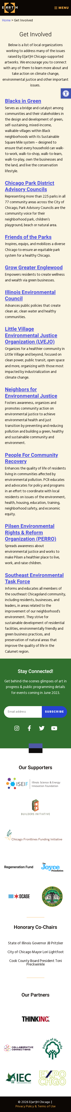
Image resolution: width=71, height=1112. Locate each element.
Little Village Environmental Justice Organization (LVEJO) (31, 335)
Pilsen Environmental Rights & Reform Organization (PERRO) (30, 533)
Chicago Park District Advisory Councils (29, 186)
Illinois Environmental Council (30, 296)
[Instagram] (17, 728)
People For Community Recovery (31, 458)
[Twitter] (42, 728)
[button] (66, 93)
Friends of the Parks (28, 237)
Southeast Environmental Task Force (34, 579)
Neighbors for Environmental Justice (31, 393)
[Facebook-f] (29, 728)
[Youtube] (54, 728)
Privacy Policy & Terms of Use (36, 1106)
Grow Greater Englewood (34, 267)
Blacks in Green (23, 101)
